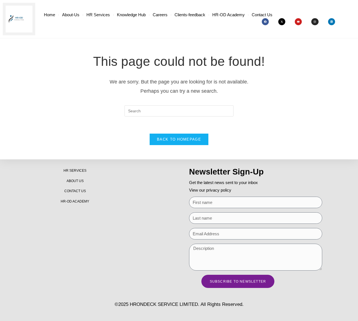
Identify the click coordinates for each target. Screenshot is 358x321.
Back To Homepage (179, 139)
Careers (160, 14)
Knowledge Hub (131, 14)
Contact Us (262, 14)
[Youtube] (298, 21)
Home (49, 14)
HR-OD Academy (228, 14)
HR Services (98, 14)
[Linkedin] (331, 21)
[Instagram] (314, 21)
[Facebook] (265, 21)
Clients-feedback (190, 14)
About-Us (70, 14)
